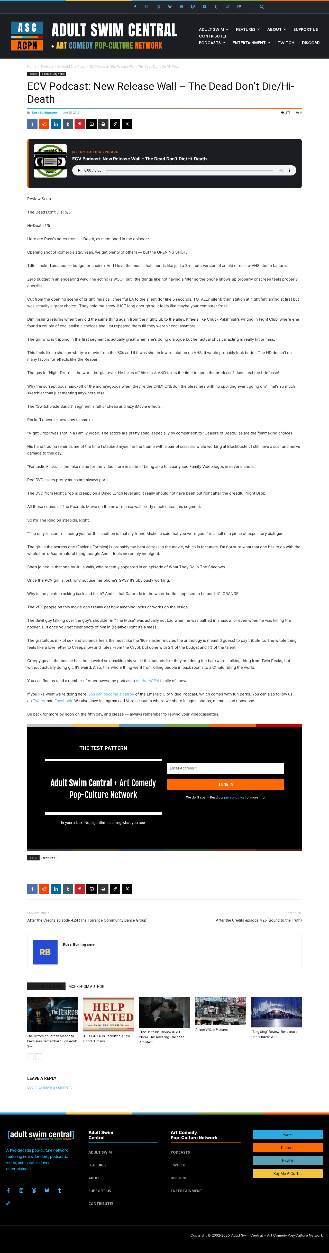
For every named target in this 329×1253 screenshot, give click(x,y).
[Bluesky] (169, 6)
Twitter (39, 700)
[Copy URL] (115, 124)
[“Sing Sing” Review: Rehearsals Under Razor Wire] (276, 1012)
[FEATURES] (123, 1158)
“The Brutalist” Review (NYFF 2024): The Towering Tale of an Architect (161, 1037)
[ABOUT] (123, 1171)
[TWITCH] (206, 1158)
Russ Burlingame (45, 112)
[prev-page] (30, 1056)
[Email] (91, 124)
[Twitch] (192, 6)
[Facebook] (135, 6)
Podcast (47, 66)
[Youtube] (204, 6)
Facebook (63, 700)
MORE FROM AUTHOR (86, 987)
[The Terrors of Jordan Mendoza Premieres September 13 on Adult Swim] (52, 1014)
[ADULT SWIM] (123, 1146)
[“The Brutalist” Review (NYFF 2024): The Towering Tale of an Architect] (164, 1012)
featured (49, 858)
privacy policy (234, 797)
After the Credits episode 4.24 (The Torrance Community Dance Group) (87, 920)
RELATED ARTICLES (46, 987)
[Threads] (158, 6)
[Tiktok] (227, 6)
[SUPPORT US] (123, 1184)
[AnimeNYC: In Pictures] (220, 1011)
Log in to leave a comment (49, 1087)
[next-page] (38, 1056)
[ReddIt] (44, 124)
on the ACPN (147, 680)
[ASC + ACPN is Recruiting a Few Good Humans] (108, 1014)
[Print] (103, 124)
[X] (127, 124)
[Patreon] (239, 6)
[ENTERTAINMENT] (206, 1184)
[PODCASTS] (206, 1146)
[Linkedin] (56, 124)
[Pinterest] (80, 124)
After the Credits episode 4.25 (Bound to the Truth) (259, 920)
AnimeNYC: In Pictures (211, 1030)
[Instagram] (146, 6)
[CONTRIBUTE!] (123, 1197)
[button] (262, 7)
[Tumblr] (216, 6)
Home (31, 66)
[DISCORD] (206, 1171)
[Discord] (181, 6)
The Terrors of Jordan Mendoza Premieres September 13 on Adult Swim (52, 1041)
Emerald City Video (71, 66)
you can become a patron (111, 694)
